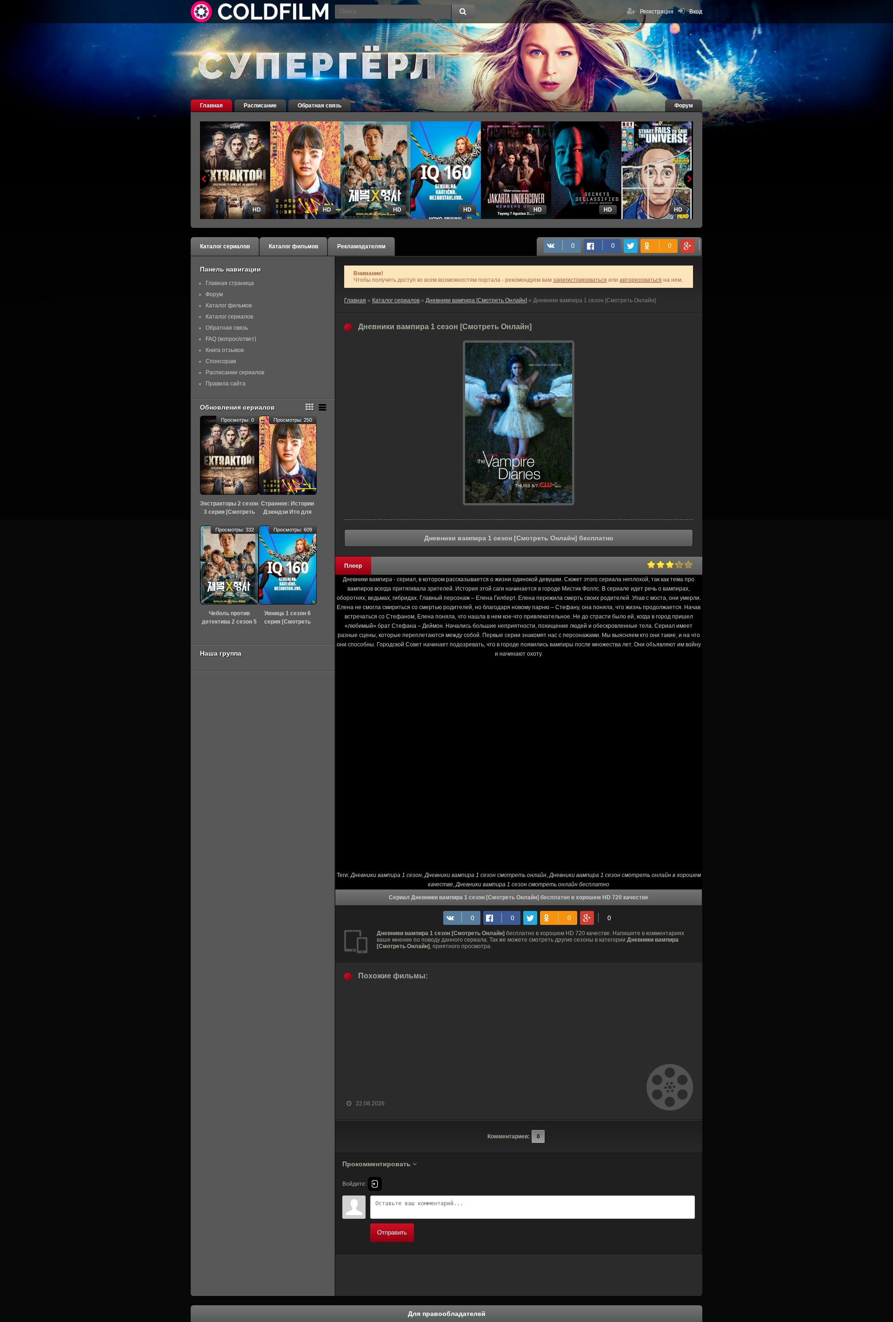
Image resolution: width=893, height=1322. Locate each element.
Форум (683, 105)
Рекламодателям (361, 246)
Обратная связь (319, 105)
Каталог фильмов (293, 246)
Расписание (260, 105)
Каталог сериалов (225, 246)
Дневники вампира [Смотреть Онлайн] (476, 300)
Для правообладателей (447, 1313)
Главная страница (230, 283)
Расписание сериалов (235, 372)
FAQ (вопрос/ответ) (231, 339)
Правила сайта (226, 383)
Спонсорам (221, 361)
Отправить (392, 1232)
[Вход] (375, 1184)
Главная (211, 105)
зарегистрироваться (580, 280)
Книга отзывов (225, 350)
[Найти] (462, 12)
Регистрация (656, 11)
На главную (260, 11)
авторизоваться (641, 280)
